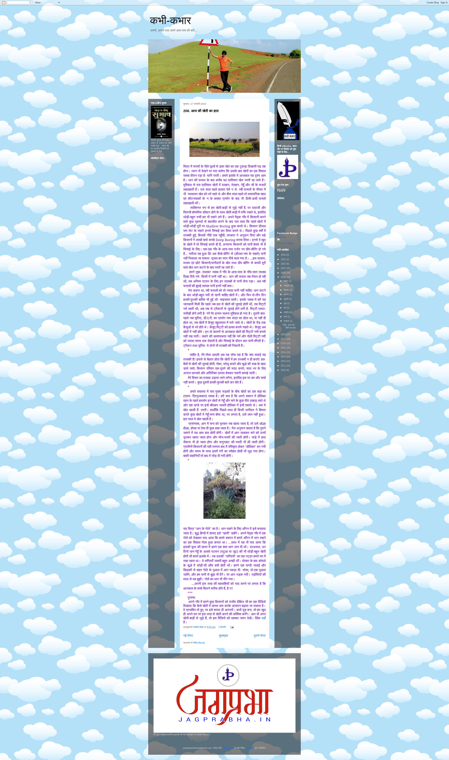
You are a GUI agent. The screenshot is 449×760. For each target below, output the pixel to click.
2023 (283, 259)
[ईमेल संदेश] (231, 627)
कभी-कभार (170, 20)
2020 (283, 272)
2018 (283, 334)
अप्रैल (287, 312)
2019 (283, 277)
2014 (283, 352)
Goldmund (228, 748)
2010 (283, 370)
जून (285, 303)
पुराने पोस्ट (260, 635)
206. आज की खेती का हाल (201, 111)
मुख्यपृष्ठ (223, 635)
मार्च (285, 316)
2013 (283, 356)
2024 (283, 255)
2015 (283, 347)
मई (285, 307)
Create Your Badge (285, 243)
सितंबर (287, 290)
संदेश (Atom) (199, 642)
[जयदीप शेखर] (278, 240)
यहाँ (264, 618)
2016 (283, 343)
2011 (283, 365)
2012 (283, 361)
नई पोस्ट (188, 635)
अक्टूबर (287, 285)
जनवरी (287, 321)
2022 (283, 263)
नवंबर (286, 281)
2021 (283, 268)
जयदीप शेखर (281, 237)
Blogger (250, 748)
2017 (283, 339)
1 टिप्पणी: (222, 627)
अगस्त (286, 294)
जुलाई (286, 299)
